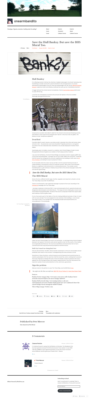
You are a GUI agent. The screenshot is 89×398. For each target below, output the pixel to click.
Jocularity (60, 31)
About (47, 29)
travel (47, 31)
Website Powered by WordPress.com (15, 381)
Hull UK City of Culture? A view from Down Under (67, 271)
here (72, 268)
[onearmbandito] (44, 8)
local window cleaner (68, 90)
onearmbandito (25, 21)
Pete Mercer (34, 48)
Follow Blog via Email (63, 378)
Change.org (35, 185)
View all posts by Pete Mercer (27, 324)
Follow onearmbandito (65, 390)
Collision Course (62, 33)
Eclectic (60, 29)
